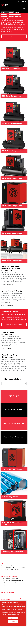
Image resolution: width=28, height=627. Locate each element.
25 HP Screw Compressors (12, 233)
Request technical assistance (10, 584)
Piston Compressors (19, 567)
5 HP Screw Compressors (11, 96)
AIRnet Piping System (10, 497)
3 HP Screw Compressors (11, 68)
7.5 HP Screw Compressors (12, 123)
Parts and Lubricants (15, 12)
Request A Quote (14, 36)
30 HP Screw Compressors (12, 260)
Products (4, 12)
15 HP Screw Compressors (12, 178)
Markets (22, 1)
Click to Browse (7, 348)
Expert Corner (5, 20)
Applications (11, 16)
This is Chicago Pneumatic (8, 23)
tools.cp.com (5, 595)
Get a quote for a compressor (10, 578)
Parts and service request (9, 582)
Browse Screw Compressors (14, 437)
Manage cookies (13, 621)
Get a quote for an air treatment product (12, 580)
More (24, 8)
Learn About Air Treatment (14, 423)
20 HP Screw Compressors (12, 206)
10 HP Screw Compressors (12, 151)
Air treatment (5, 569)
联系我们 (3, 16)
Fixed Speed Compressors (12, 469)
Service (17, 569)
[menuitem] (5, 12)
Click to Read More (8, 284)
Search (18, 1)
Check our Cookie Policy (13, 614)
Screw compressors (7, 567)
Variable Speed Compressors (13, 552)
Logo (7, 5)
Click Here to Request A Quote (14, 324)
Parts (12, 569)
